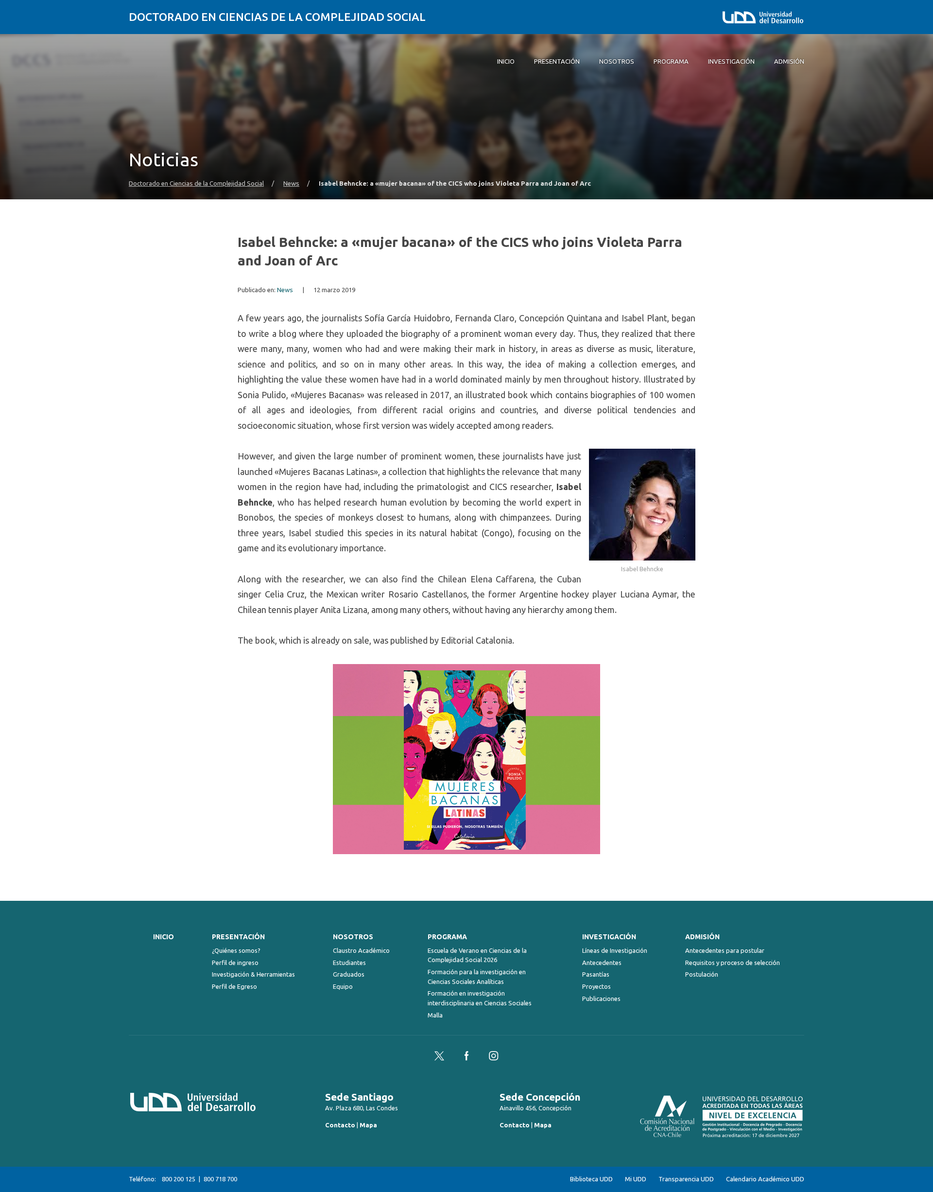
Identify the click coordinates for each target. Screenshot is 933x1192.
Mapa (368, 1125)
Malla (435, 1015)
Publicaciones (601, 998)
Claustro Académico (361, 950)
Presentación (238, 937)
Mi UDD (635, 1179)
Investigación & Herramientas (253, 974)
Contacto (340, 1125)
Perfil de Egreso (234, 986)
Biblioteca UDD (591, 1179)
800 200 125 (178, 1178)
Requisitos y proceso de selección (732, 962)
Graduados (348, 974)
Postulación (701, 974)
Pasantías (595, 974)
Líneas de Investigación (614, 950)
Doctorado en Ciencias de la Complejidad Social (277, 17)
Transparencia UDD (686, 1179)
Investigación (609, 937)
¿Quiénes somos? (236, 950)
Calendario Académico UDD (765, 1179)
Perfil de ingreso (235, 962)
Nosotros (353, 937)
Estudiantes (349, 962)
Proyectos (596, 986)
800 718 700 (220, 1178)
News (291, 183)
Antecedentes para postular (724, 950)
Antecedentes (602, 962)
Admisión (702, 937)
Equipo (343, 986)
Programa (447, 937)
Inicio (163, 937)
